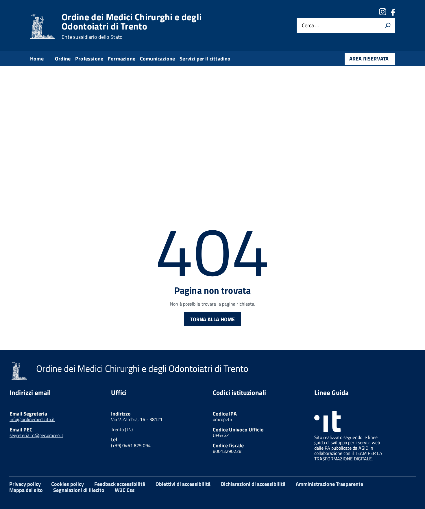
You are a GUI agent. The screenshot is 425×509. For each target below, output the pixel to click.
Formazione (121, 59)
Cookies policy (67, 484)
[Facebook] (393, 14)
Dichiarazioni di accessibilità (253, 484)
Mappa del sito (26, 490)
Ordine (63, 59)
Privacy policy (25, 484)
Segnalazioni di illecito (78, 490)
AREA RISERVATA (369, 59)
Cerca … (310, 25)
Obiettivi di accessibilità (183, 484)
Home (37, 59)
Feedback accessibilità (119, 484)
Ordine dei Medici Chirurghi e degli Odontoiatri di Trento (132, 26)
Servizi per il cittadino (205, 59)
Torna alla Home (212, 319)
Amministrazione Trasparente (329, 484)
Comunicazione (157, 59)
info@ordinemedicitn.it (32, 419)
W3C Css (125, 490)
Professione (89, 59)
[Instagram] (382, 14)
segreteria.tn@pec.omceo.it (36, 435)
